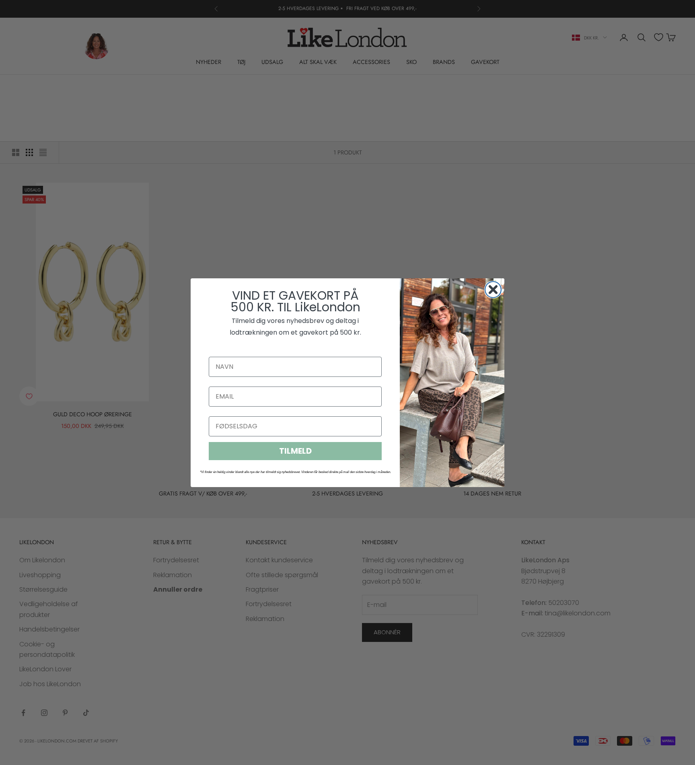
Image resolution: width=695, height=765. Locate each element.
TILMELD (295, 451)
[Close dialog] (493, 290)
